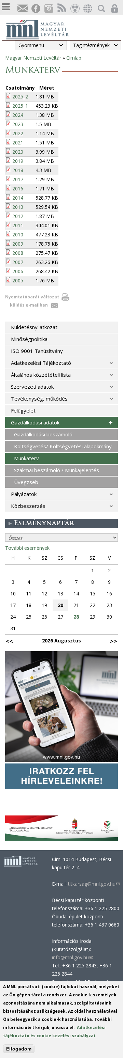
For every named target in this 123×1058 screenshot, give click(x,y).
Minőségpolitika (29, 339)
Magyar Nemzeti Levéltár (33, 58)
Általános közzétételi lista (41, 374)
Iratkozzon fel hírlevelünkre (22, 9)
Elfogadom (18, 1049)
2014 (17, 198)
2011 (17, 225)
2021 (17, 142)
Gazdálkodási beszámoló (43, 434)
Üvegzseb (26, 482)
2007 (17, 262)
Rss (61, 9)
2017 (17, 179)
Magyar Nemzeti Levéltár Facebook (35, 9)
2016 (17, 188)
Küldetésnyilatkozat (34, 327)
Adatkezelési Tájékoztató (41, 362)
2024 (17, 115)
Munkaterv (26, 458)
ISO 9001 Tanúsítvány (37, 350)
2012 (17, 216)
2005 (17, 280)
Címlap (73, 58)
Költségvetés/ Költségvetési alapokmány (63, 446)
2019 (17, 161)
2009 (17, 243)
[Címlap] (41, 28)
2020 (17, 152)
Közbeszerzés (28, 505)
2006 (17, 271)
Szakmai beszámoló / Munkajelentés (56, 470)
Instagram (48, 9)
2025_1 (20, 106)
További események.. (28, 548)
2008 (17, 253)
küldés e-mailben (29, 305)
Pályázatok (24, 494)
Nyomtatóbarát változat (32, 297)
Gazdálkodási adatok (35, 422)
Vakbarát (74, 9)
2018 (17, 170)
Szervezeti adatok (32, 386)
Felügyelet (23, 410)
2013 (17, 207)
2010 (17, 234)
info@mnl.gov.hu (72, 957)
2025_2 (20, 96)
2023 (17, 124)
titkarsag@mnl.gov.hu (93, 884)
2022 (17, 133)
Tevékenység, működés (39, 398)
